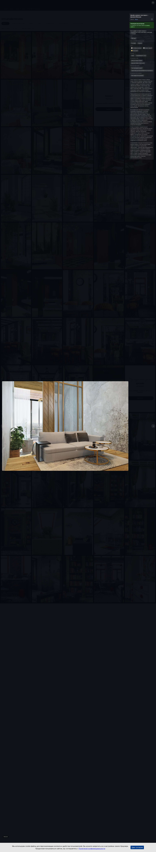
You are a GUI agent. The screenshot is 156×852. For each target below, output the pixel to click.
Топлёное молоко (137, 48)
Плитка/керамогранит (136, 68)
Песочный (135, 50)
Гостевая (133, 43)
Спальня (140, 43)
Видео (136, 19)
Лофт (132, 55)
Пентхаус (133, 38)
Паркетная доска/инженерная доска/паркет (142, 70)
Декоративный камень (136, 60)
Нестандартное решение (137, 75)
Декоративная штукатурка (137, 63)
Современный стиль (141, 55)
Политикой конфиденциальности (92, 849)
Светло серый (148, 48)
